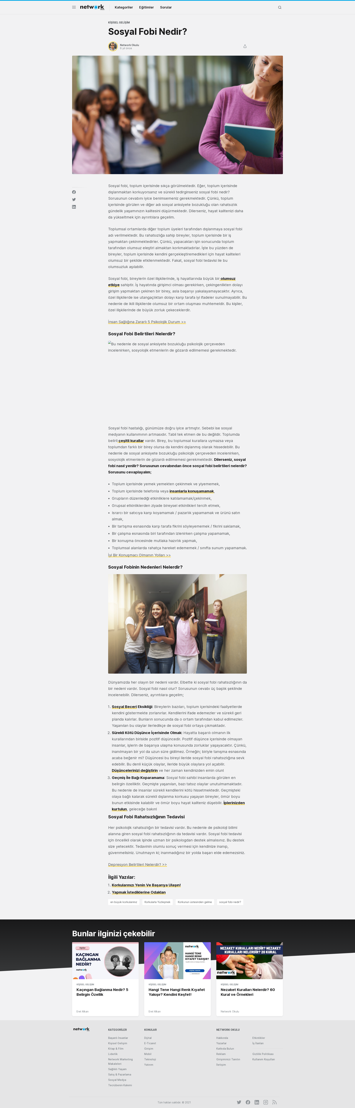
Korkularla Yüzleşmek (157, 902)
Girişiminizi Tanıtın (228, 1059)
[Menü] (74, 8)
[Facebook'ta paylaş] (74, 192)
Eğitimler (146, 7)
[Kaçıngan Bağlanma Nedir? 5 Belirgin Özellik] (105, 961)
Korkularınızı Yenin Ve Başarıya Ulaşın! (146, 885)
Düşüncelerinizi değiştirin (135, 770)
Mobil (147, 1054)
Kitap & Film (116, 1048)
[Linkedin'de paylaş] (74, 207)
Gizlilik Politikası (263, 1054)
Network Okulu (230, 1011)
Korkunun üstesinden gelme (195, 902)
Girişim (148, 1048)
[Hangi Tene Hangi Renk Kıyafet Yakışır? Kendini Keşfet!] (177, 961)
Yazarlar (221, 1043)
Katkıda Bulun (225, 1048)
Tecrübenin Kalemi (120, 1085)
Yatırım (148, 1064)
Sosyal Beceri (124, 706)
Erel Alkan (83, 1011)
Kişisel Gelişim (119, 22)
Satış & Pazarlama (119, 1074)
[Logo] (92, 7)
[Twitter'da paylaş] (74, 199)
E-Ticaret (150, 1043)
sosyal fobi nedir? (230, 902)
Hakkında (222, 1037)
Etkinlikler (258, 1037)
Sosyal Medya (117, 1079)
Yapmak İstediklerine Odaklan (139, 892)
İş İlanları (258, 1043)
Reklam (221, 1054)
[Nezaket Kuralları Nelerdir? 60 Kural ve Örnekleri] (249, 961)
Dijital (148, 1037)
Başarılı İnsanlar (118, 1037)
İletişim (221, 1064)
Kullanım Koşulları (263, 1059)
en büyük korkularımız (123, 902)
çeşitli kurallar (131, 440)
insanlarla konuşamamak (192, 491)
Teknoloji (150, 1059)
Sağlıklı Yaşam (117, 1069)
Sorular (166, 7)
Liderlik (113, 1054)
